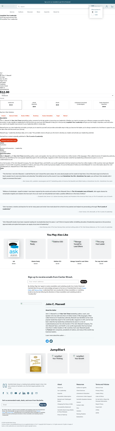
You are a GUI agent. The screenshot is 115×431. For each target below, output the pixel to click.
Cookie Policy (99, 393)
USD (96, 12)
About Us (56, 12)
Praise (2, 168)
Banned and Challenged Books (64, 400)
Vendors (79, 411)
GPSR (97, 413)
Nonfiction (3, 145)
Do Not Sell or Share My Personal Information (102, 400)
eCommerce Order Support (84, 396)
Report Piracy (99, 404)
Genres (12, 12)
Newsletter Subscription (64, 396)
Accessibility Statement (64, 407)
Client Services (81, 390)
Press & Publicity (62, 415)
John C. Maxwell (6, 75)
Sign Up (83, 281)
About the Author (5, 153)
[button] (57, 73)
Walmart (65, 116)
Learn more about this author (55, 335)
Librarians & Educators (83, 393)
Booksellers (80, 417)
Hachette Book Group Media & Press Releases (65, 411)
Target (58, 116)
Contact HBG (80, 405)
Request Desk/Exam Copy (8, 140)
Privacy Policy (99, 390)
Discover (30, 12)
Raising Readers (81, 414)
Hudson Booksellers (47, 116)
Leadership (18, 148)
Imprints (46, 12)
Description (3, 118)
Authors (20, 12)
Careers (79, 402)
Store (38, 12)
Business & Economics (7, 148)
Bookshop (35, 116)
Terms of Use (99, 387)
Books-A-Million (25, 116)
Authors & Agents (81, 387)
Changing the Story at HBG (65, 404)
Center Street (4, 86)
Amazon (3, 116)
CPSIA (97, 410)
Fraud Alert (99, 407)
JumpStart (3, 152)
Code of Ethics (100, 396)
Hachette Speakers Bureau (84, 399)
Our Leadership (62, 390)
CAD (96, 15)
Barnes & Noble (13, 116)
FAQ (78, 408)
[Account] (106, 6)
